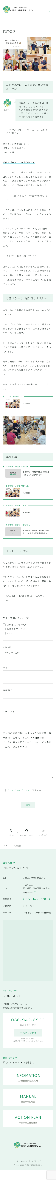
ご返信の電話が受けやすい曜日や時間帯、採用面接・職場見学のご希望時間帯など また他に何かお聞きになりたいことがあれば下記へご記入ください (27, 739)
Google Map (28, 892)
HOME (5, 846)
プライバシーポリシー (18, 790)
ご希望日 (8, 646)
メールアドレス (11, 711)
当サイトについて (21, 1161)
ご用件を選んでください (16, 618)
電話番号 (8, 689)
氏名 (5, 668)
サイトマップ (36, 1161)
